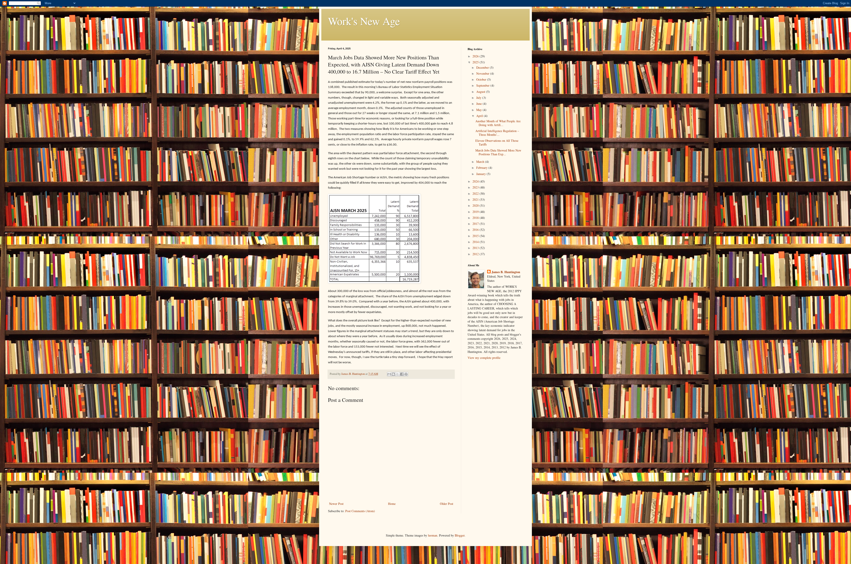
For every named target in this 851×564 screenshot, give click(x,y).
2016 (476, 230)
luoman (432, 535)
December (483, 67)
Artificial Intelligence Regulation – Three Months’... (497, 133)
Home (392, 504)
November (483, 73)
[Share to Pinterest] (406, 374)
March (480, 161)
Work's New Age (364, 21)
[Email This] (389, 374)
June (479, 103)
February (482, 167)
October (481, 79)
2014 (476, 242)
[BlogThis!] (393, 374)
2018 (476, 218)
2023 (476, 187)
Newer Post (336, 504)
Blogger (460, 535)
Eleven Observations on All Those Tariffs (496, 142)
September (483, 85)
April (480, 116)
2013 (476, 248)
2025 (476, 62)
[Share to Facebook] (402, 374)
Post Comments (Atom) (360, 511)
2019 (476, 212)
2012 (476, 254)
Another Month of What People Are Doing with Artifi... (498, 123)
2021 (476, 199)
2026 (476, 56)
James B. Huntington (506, 272)
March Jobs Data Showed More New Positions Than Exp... (498, 152)
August (481, 91)
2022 (476, 193)
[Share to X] (397, 374)
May (479, 110)
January (481, 174)
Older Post (446, 504)
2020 (476, 205)
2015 (476, 236)
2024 (476, 181)
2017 (476, 224)
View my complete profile (484, 358)
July (479, 97)
